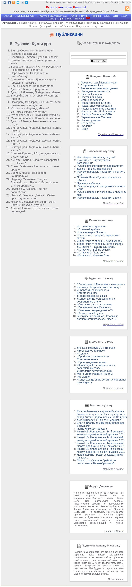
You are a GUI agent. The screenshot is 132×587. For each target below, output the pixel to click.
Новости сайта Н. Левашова (98, 111)
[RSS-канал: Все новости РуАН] (127, 9)
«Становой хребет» (88, 229)
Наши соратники (91, 120)
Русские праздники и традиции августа (100, 166)
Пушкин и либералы (89, 183)
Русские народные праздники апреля (99, 197)
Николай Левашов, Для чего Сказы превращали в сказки (33, 197)
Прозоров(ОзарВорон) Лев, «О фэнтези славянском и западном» (36, 104)
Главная (8, 15)
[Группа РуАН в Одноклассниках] (13, 3)
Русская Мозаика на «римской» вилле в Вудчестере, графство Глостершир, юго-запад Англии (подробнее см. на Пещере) (102, 414)
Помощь (79, 18)
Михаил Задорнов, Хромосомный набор (36, 118)
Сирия (60, 18)
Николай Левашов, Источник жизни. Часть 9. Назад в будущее (33, 203)
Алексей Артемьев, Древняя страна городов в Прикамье (33, 81)
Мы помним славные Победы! (95, 373)
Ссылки (78, 2)
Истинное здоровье (92, 100)
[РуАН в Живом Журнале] (22, 3)
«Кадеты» (83, 353)
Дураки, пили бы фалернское (94, 168)
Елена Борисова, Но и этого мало (32, 85)
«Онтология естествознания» (94, 304)
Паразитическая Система (96, 117)
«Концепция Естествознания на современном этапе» (96, 300)
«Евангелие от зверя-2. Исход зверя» (99, 241)
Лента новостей (58, 15)
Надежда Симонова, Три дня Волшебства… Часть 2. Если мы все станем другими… (34, 182)
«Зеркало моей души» (90, 313)
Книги (105, 2)
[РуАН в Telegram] (26, 3)
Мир (69, 18)
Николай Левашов (63, 26)
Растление (83, 376)
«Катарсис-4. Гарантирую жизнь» (96, 246)
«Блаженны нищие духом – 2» (95, 310)
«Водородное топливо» (91, 350)
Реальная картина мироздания (99, 88)
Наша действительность (95, 91)
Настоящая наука (91, 97)
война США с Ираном (51, 22)
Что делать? (88, 123)
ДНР (115, 15)
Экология (86, 126)
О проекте (115, 2)
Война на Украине (27, 22)
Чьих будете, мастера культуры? (96, 157)
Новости (42, 15)
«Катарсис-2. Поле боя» (91, 252)
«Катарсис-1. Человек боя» (93, 255)
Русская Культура (91, 94)
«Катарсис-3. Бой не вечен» (93, 249)
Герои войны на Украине (99, 22)
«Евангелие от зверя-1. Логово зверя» (100, 244)
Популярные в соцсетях (89, 26)
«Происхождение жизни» (92, 295)
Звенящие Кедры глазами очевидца (98, 287)
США (51, 18)
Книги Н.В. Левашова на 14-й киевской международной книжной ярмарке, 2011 (101, 433)
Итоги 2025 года (74, 22)
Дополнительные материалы (59, 2)
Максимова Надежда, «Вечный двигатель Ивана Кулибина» (30, 110)
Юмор (84, 129)
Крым (107, 15)
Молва (97, 2)
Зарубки (88, 2)
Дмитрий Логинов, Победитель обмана (35, 92)
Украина (96, 15)
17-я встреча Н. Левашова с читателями (101, 284)
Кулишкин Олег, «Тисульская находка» (35, 114)
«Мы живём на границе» (91, 226)
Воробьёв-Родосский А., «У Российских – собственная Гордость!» (36, 68)
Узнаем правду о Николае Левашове (99, 420)
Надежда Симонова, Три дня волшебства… (29, 190)
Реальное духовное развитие (98, 108)
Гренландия (121, 22)
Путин (84, 15)
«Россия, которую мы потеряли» (96, 347)
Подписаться (115, 579)
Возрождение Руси (92, 85)
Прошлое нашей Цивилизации (99, 82)
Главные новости (24, 15)
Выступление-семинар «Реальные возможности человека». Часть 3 (97, 317)
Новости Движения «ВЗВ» (96, 114)
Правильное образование (96, 105)
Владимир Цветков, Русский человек (34, 57)
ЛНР (124, 15)
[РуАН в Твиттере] (18, 3)
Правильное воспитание (95, 102)
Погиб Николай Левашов (92, 428)
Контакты (126, 2)
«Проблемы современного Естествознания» (93, 291)
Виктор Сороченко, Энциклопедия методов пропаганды (32, 52)
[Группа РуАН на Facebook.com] (9, 3)
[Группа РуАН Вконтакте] (5, 3)
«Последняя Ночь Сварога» (94, 307)
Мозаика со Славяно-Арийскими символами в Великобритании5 (96, 462)
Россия (74, 15)
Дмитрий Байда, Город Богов (29, 89)
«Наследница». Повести (91, 232)
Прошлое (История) (40, 26)
